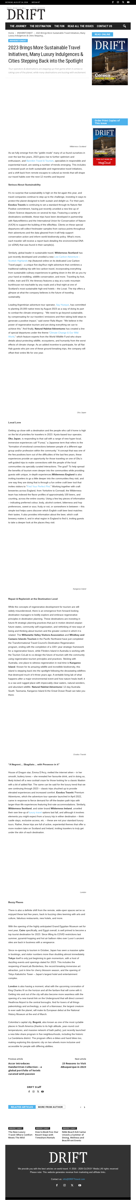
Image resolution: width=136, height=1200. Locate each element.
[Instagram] (118, 2)
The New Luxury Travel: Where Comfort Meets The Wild (20, 1134)
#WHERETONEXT (25, 33)
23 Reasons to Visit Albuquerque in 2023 (73, 1065)
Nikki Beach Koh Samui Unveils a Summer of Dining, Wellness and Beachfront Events (74, 1136)
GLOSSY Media (91, 1168)
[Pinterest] (27, 83)
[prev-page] (80, 1107)
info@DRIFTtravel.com (74, 1179)
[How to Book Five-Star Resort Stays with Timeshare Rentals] (47, 1121)
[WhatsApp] (34, 83)
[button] (124, 26)
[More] (57, 83)
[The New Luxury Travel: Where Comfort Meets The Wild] (20, 1121)
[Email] (49, 83)
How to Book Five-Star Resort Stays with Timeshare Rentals (46, 1134)
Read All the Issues (81, 26)
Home (11, 33)
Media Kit (36, 2)
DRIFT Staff (34, 1087)
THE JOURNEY (18, 26)
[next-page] (84, 1107)
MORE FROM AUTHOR (50, 1106)
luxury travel (35, 812)
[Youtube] (128, 2)
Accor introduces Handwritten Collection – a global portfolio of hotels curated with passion (25, 1068)
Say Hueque (62, 304)
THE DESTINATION (40, 26)
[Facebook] (113, 2)
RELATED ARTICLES (22, 1106)
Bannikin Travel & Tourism (40, 160)
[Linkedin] (42, 83)
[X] (123, 2)
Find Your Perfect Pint (38, 486)
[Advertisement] (88, 14)
